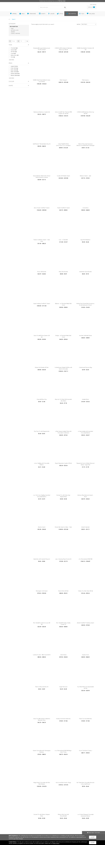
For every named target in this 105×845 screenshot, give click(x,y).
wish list (44, 56)
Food (12, 28)
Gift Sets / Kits (14, 30)
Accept (93, 837)
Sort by (78, 24)
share (50, 56)
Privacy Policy (55, 843)
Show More (11, 59)
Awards (13, 31)
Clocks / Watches (15, 33)
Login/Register (93, 4)
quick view (36, 56)
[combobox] (88, 24)
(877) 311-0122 (61, 1)
